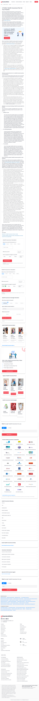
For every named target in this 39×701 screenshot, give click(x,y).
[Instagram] (4, 618)
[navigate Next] (25, 334)
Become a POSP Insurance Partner (22, 670)
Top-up (3, 502)
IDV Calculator (3, 662)
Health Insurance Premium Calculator (8, 554)
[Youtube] (3, 618)
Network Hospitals (5, 510)
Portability (3, 525)
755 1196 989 (5, 621)
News (30, 1)
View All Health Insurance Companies (8, 495)
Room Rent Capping (5, 532)
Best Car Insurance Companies (5, 666)
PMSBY (24, 608)
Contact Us (2, 640)
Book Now (7, 38)
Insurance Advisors (19, 1)
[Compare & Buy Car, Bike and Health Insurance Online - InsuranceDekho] (5, 2)
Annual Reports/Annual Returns (5, 645)
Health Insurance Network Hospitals (18, 604)
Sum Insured (4, 527)
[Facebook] (1, 618)
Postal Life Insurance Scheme (5, 670)
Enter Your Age (6, 247)
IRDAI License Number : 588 (27, 686)
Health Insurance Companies (13, 600)
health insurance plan (10, 43)
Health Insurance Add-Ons (6, 515)
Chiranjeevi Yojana (28, 608)
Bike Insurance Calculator (6, 559)
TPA (2, 505)
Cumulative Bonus (5, 535)
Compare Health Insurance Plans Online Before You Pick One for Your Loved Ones (12, 236)
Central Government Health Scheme (6, 610)
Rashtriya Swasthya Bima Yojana (17, 608)
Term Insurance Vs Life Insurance (6, 674)
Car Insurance (3, 625)
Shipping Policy (22, 629)
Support (27, 1)
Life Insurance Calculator (6, 561)
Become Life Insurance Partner (21, 674)
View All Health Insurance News (8, 345)
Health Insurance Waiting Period (30, 604)
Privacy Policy (22, 625)
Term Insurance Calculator (6, 564)
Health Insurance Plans (10, 597)
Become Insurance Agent (6, 573)
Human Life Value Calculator (6, 551)
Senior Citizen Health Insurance (13, 388)
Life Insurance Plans (4, 677)
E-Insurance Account (23, 633)
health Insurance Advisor (5, 600)
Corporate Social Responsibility (5, 650)
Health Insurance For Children (24, 602)
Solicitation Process (4, 646)
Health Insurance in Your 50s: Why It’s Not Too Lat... (20, 336)
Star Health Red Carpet (9, 162)
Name (3, 430)
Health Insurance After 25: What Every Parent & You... (13, 336)
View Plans (9, 434)
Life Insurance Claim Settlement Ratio (6, 673)
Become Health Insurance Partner (22, 673)
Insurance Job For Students (21, 679)
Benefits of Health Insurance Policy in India (10, 234)
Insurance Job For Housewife (21, 678)
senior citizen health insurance (10, 68)
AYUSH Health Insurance (6, 512)
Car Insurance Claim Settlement (6, 665)
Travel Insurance (3, 634)
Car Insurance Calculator (6, 556)
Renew (24, 1)
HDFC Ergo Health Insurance (20, 607)
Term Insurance (3, 630)
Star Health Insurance (4, 607)
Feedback (2, 641)
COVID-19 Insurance (13, 412)
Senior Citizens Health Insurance (21, 667)
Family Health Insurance (5, 388)
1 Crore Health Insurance (25, 597)
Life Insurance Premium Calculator (6, 679)
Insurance (13, 1)
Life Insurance (3, 629)
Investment (2, 632)
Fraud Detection (22, 628)
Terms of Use (22, 630)
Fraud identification (4, 642)
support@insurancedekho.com (8, 620)
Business (2, 633)
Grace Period (4, 520)
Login (36, 1)
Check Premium (6, 392)
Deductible (3, 537)
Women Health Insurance (14, 602)
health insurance (7, 20)
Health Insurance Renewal (12, 601)
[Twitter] (7, 618)
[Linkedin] (6, 618)
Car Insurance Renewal (4, 658)
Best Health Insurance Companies (22, 660)
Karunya (14, 610)
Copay (3, 522)
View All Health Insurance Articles (7, 545)
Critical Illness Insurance (20, 412)
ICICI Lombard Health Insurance (6, 608)
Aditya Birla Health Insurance (30, 607)
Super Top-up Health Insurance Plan (25, 600)
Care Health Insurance (11, 607)
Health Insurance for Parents (5, 602)
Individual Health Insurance (20, 388)
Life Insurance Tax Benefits (5, 678)
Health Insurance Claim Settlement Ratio (30, 598)
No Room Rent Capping (6, 530)
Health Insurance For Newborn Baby (6, 604)
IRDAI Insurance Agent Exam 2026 (22, 677)
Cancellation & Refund (23, 632)
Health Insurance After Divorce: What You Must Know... (5, 336)
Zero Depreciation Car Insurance (6, 661)
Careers (2, 649)
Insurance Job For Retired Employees (22, 681)
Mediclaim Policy (17, 597)
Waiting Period (4, 507)
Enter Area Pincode (19, 252)
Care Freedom (17, 162)
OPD (2, 517)
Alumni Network (3, 647)
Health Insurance (5, 412)
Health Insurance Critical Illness (18, 598)
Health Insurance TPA (4, 601)
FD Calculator (4, 566)
